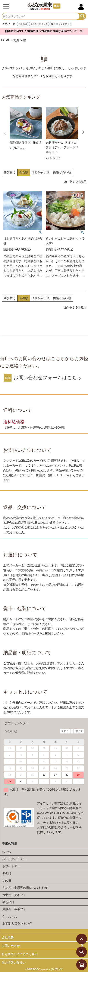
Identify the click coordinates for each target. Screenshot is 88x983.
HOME (5, 40)
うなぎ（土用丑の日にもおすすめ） (26, 887)
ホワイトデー (11, 866)
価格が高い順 (62, 172)
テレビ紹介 (64, 24)
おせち (6, 852)
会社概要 (8, 937)
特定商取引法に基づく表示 (20, 954)
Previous (5, 133)
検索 (82, 16)
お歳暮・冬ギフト (14, 909)
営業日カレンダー (17, 723)
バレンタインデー (14, 859)
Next (83, 132)
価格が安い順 (41, 172)
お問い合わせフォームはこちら (48, 377)
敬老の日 (22, 24)
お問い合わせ (11, 945)
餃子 (53, 24)
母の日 (6, 873)
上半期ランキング (39, 24)
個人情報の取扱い (14, 962)
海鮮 (16, 40)
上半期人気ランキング (17, 923)
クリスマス (9, 916)
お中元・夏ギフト (14, 895)
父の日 (6, 880)
